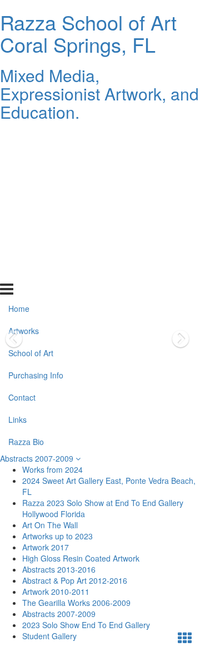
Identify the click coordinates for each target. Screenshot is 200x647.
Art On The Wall (50, 524)
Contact (22, 226)
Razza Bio (26, 270)
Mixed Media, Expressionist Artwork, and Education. (99, 93)
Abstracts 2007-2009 (38, 458)
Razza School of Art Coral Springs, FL (88, 33)
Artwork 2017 (45, 547)
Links (17, 248)
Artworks (23, 159)
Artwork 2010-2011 (55, 591)
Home (18, 137)
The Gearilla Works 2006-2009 (76, 602)
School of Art (30, 182)
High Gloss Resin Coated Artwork (80, 558)
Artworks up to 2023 (57, 536)
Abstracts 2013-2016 (59, 569)
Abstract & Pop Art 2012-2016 (74, 580)
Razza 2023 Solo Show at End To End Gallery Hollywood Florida (102, 508)
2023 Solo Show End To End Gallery (86, 624)
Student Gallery (49, 635)
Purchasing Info (35, 204)
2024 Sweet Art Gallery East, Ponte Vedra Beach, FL (109, 486)
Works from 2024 (52, 469)
